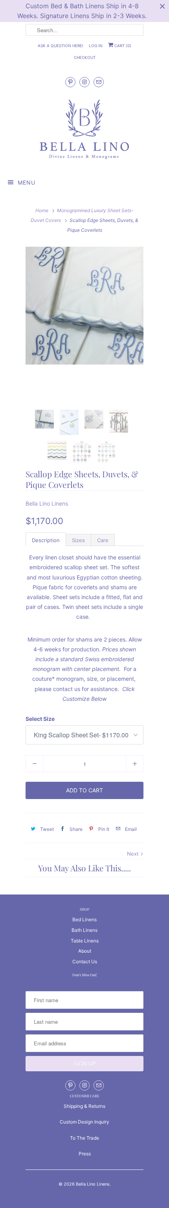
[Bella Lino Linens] (84, 130)
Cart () (122, 45)
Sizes (78, 540)
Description (46, 540)
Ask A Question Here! (60, 45)
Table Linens (85, 941)
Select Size (40, 718)
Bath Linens (84, 930)
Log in (96, 45)
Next (133, 854)
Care (102, 540)
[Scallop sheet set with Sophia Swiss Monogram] (84, 306)
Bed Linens (84, 919)
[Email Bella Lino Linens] (99, 82)
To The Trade (84, 1138)
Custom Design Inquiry (84, 1122)
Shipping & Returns (84, 1106)
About (84, 951)
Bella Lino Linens (47, 503)
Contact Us (84, 961)
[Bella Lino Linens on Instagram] (84, 82)
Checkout (85, 57)
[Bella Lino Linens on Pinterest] (70, 82)
